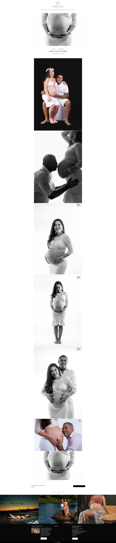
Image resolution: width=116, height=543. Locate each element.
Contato (75, 538)
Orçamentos (54, 9)
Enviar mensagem (75, 530)
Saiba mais (44, 538)
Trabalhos (46, 9)
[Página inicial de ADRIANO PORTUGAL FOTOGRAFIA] (58, 4)
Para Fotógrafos (72, 9)
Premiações (63, 9)
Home (42, 9)
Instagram (59, 9)
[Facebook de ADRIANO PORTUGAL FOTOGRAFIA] (72, 535)
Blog (67, 9)
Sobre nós (50, 9)
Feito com (58, 542)
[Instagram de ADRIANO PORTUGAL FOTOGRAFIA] (73, 535)
